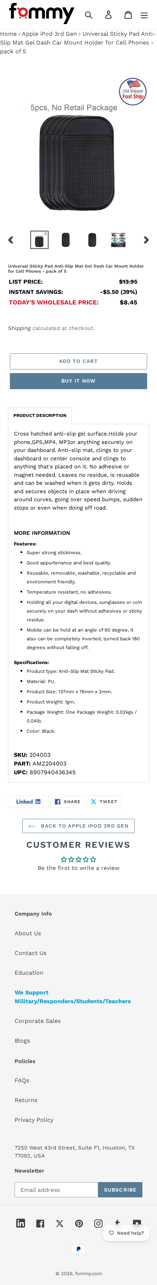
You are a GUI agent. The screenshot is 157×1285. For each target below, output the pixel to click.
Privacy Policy (34, 1119)
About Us (28, 933)
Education (29, 972)
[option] (39, 240)
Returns (26, 1100)
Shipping (19, 328)
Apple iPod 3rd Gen (49, 33)
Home (8, 33)
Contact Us (30, 953)
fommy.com (88, 1273)
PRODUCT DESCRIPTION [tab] (40, 415)
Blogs (22, 1040)
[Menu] (144, 15)
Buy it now (78, 381)
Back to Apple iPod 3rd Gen (84, 826)
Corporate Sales (38, 1020)
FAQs (22, 1080)
